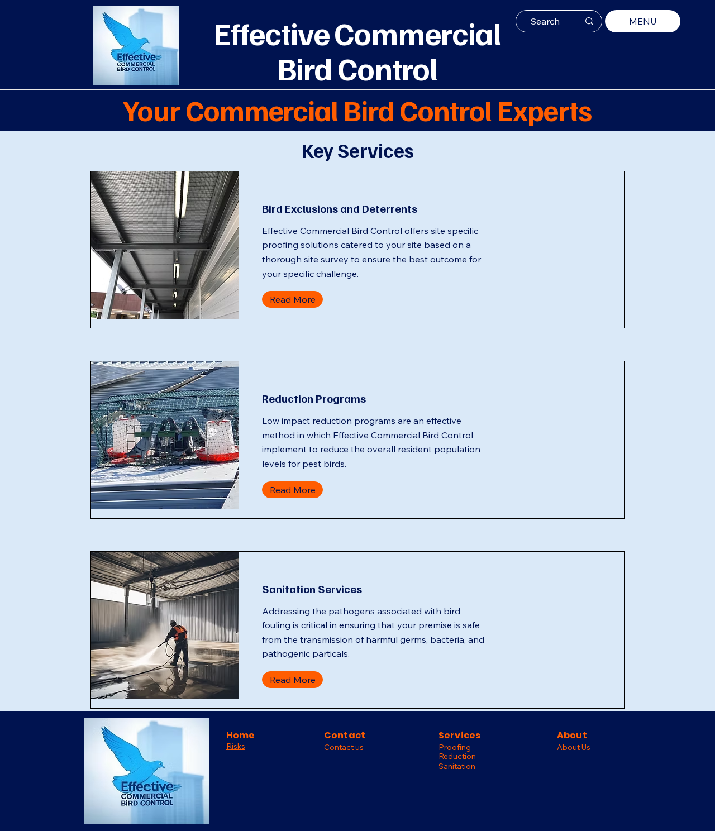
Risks (235, 746)
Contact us (344, 747)
